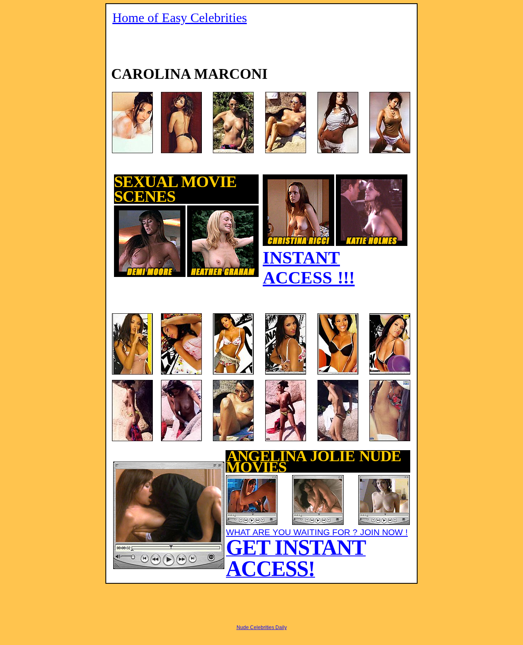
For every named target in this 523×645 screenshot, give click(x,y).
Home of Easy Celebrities (179, 17)
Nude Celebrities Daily (262, 627)
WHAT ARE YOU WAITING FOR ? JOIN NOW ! (317, 552)
